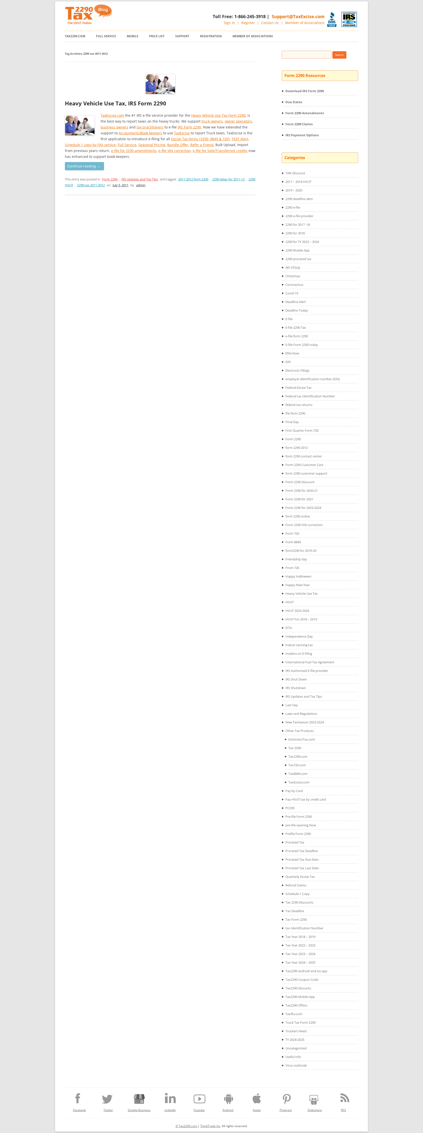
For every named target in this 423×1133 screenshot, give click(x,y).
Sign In (229, 22)
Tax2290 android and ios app (306, 971)
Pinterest (286, 1110)
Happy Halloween (298, 576)
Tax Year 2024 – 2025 (300, 962)
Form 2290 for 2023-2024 (303, 507)
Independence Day (299, 636)
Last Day (291, 705)
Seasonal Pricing (151, 144)
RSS (343, 1110)
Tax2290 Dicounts (298, 988)
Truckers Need (295, 1031)
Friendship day (296, 559)
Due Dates (293, 102)
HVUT (289, 602)
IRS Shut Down (296, 679)
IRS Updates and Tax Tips (139, 179)
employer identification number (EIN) (312, 379)
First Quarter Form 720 (301, 430)
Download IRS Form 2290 (304, 91)
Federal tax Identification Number (310, 396)
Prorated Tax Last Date (302, 868)
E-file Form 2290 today (301, 344)
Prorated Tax (294, 842)
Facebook (79, 1110)
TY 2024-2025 (294, 1039)
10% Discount (295, 173)
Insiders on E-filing (298, 653)
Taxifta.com (293, 1014)
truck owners (212, 121)
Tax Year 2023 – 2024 (300, 954)
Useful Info (293, 1057)
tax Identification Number (304, 928)
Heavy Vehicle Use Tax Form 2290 (218, 115)
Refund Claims (295, 885)
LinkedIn (170, 1110)
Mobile (132, 36)
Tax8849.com (297, 773)
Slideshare (314, 1110)
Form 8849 (293, 542)
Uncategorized (295, 1048)
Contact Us (270, 22)
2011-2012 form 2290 (193, 179)
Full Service (106, 36)
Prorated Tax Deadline (301, 851)
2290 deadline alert (299, 199)
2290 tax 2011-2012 (91, 185)
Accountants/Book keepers (140, 133)
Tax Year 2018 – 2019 (300, 936)
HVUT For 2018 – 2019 (301, 619)
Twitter (108, 1110)
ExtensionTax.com (301, 739)
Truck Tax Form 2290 (300, 1022)
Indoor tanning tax (299, 645)
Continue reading (83, 166)
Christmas (292, 276)
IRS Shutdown (295, 688)
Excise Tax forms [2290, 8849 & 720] (200, 139)
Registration (211, 36)
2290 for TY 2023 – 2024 (302, 241)
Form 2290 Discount (300, 482)
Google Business (139, 1110)
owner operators (238, 121)
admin (140, 185)
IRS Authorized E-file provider (306, 670)
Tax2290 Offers (296, 1005)
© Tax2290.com (187, 1126)
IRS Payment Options (302, 135)
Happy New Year (297, 585)
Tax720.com (297, 765)
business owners (114, 127)
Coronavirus (294, 284)
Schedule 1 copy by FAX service (90, 144)
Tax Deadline (294, 911)
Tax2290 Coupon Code (301, 979)
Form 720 (292, 533)
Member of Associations (305, 22)
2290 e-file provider (299, 216)
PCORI (290, 808)
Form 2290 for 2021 (299, 499)
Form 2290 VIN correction (304, 525)
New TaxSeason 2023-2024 (304, 722)
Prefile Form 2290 (298, 833)
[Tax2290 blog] (88, 23)
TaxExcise (182, 133)
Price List (156, 36)
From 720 (292, 568)
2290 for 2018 (295, 233)
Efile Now (292, 353)
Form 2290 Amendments (304, 113)
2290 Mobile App (297, 250)
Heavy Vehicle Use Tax (301, 593)
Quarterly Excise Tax (300, 876)
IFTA (288, 628)
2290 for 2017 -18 (297, 224)
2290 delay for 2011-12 (228, 179)
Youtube (199, 1110)
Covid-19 (291, 293)
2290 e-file (292, 207)
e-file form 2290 (296, 336)
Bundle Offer (177, 144)
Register (248, 22)
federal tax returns (298, 405)
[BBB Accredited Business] (332, 19)
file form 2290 (295, 413)
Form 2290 (110, 179)
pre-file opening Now (300, 825)
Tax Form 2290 (296, 919)
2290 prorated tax (298, 259)
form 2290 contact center (303, 456)
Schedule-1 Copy (297, 894)
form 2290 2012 (296, 447)
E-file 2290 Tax (295, 327)
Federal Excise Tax (298, 387)
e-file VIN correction (174, 150)
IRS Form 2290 (189, 127)
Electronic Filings (297, 370)
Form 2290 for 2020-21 (301, 490)
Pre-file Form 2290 (298, 816)
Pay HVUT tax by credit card (305, 799)
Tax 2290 (294, 748)
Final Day (292, 422)
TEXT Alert (240, 139)
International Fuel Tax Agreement (309, 662)
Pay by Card (294, 791)
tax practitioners (150, 127)
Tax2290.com (75, 36)
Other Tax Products (299, 731)
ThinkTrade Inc (210, 1126)
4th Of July (292, 267)
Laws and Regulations (301, 713)
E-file (289, 319)
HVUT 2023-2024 (297, 610)
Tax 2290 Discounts (299, 902)
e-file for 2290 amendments (133, 150)
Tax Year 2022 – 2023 (300, 945)
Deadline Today (296, 310)
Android (228, 1110)
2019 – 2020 (293, 190)
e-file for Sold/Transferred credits (220, 150)
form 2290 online (297, 516)
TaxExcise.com (112, 115)
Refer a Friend (201, 144)
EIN (288, 362)
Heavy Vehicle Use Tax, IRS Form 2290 (115, 103)
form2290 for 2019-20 (300, 550)
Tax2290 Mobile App (300, 997)
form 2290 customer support (306, 473)
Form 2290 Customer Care (304, 465)
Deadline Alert (295, 302)
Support (182, 36)
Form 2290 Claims (299, 124)
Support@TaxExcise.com (298, 16)
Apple (257, 1110)
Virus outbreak (296, 1065)
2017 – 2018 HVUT (298, 181)
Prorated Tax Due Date (301, 859)
